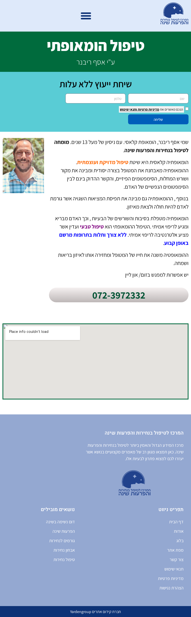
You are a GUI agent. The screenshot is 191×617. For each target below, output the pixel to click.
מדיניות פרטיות (148, 109)
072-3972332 (118, 295)
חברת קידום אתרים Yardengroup (95, 611)
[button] (86, 15)
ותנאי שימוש (128, 109)
